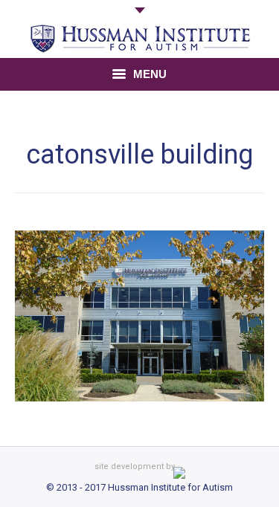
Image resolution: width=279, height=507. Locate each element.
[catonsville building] (139, 315)
